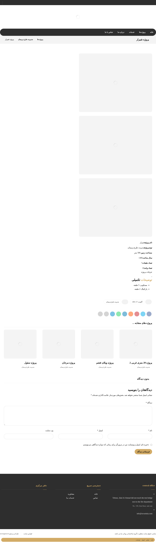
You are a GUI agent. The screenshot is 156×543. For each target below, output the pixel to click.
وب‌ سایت (49, 430)
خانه (96, 494)
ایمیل (100, 430)
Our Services (93, 519)
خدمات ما (70, 498)
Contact (71, 515)
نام (150, 430)
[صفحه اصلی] (48, 39)
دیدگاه (149, 403)
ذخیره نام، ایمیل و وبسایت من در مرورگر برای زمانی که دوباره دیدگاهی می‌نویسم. (116, 445)
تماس (95, 498)
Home (95, 515)
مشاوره (71, 494)
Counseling (69, 519)
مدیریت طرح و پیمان (112, 302)
